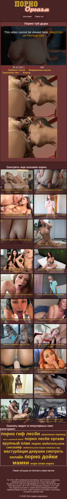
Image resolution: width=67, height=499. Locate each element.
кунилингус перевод (53, 434)
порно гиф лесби (20, 433)
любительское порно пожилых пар (41, 447)
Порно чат (39, 16)
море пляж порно (42, 463)
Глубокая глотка (16, 70)
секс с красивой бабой (13, 439)
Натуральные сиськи (40, 70)
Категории (27, 16)
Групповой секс (10, 72)
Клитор (26, 72)
